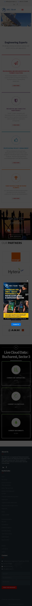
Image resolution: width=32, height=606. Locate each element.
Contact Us (16, 324)
